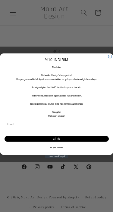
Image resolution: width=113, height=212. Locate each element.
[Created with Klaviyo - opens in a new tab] (56, 157)
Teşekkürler (56, 148)
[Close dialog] (110, 57)
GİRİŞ (56, 139)
